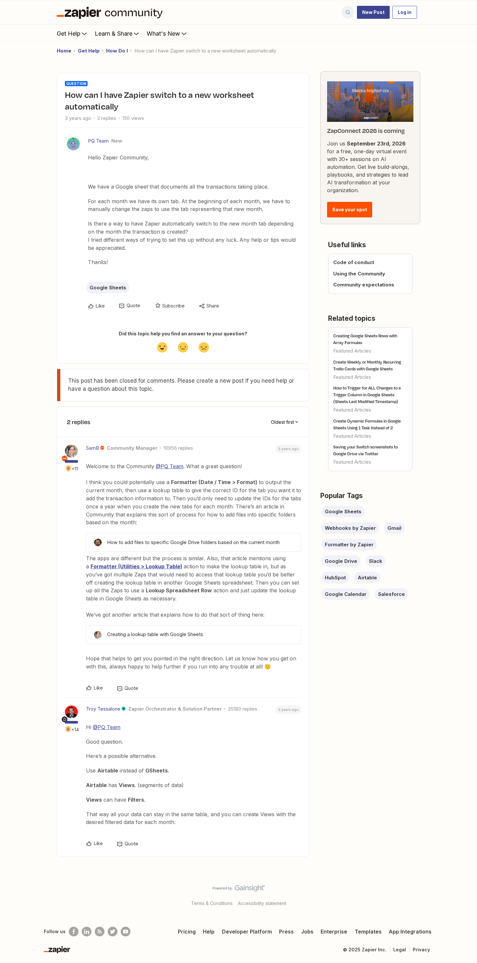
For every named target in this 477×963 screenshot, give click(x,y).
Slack (375, 561)
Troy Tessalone (103, 709)
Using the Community (359, 274)
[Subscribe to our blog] (99, 931)
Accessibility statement (262, 903)
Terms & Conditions (212, 903)
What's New (163, 33)
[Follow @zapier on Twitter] (112, 931)
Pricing (187, 931)
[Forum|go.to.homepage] (111, 12)
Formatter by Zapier (349, 544)
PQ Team (98, 141)
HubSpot (335, 577)
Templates (368, 931)
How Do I (117, 51)
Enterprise (334, 931)
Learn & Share (113, 33)
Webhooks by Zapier (350, 528)
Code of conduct (353, 262)
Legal (399, 949)
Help (208, 931)
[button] (373, 12)
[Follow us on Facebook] (74, 931)
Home (64, 51)
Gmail (394, 528)
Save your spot (349, 209)
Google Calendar (345, 594)
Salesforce (391, 594)
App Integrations (410, 931)
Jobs (307, 931)
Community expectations (363, 285)
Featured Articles (352, 351)
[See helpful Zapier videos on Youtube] (125, 931)
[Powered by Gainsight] (239, 890)
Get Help (68, 33)
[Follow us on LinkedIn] (87, 931)
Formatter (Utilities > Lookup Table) (136, 566)
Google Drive (341, 561)
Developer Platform (247, 931)
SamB (92, 448)
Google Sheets (108, 287)
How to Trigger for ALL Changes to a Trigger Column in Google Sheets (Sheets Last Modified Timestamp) (367, 394)
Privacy (421, 949)
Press (286, 931)
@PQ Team (169, 466)
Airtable (367, 577)
